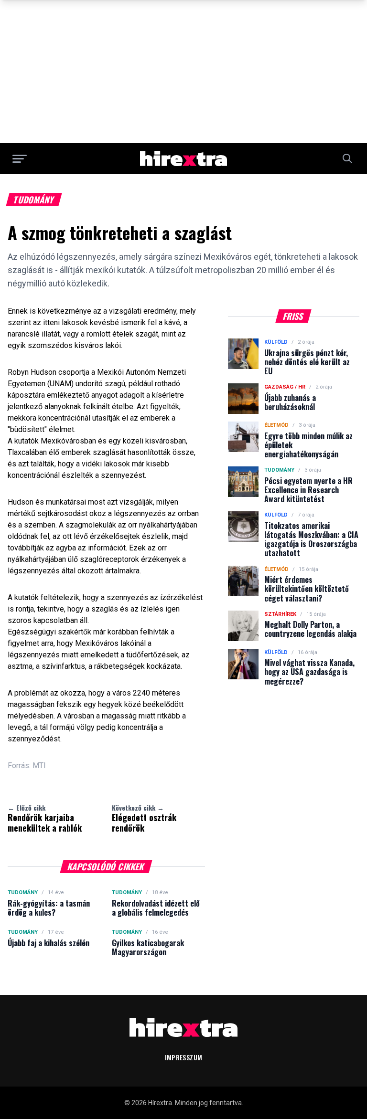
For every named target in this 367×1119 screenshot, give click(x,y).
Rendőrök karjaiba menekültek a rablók (45, 818)
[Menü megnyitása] (20, 158)
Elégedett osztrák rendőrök (144, 818)
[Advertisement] (183, 71)
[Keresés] (347, 158)
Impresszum (184, 1057)
